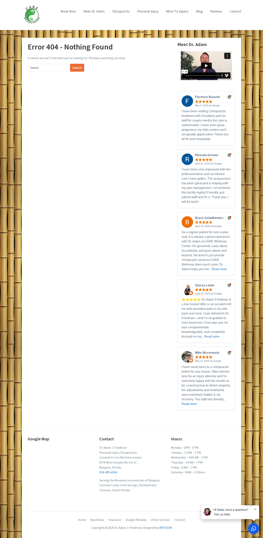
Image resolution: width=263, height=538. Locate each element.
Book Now (68, 11)
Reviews (216, 11)
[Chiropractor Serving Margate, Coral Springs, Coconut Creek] (32, 14)
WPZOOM (165, 528)
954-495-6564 (108, 472)
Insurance (114, 520)
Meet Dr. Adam (94, 11)
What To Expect (177, 11)
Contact (235, 11)
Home (82, 520)
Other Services (160, 520)
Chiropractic (121, 11)
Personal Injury (147, 11)
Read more (219, 269)
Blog (199, 11)
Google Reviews (136, 520)
